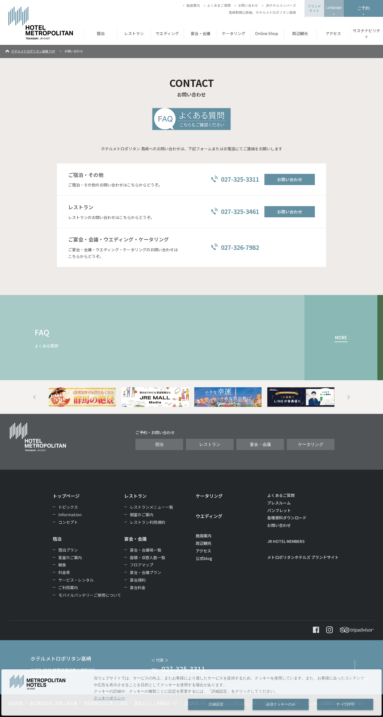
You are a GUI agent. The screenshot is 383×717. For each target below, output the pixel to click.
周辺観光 (300, 33)
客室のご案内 (70, 557)
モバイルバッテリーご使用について (89, 595)
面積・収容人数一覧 (147, 557)
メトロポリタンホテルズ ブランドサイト (303, 557)
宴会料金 (138, 587)
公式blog (204, 558)
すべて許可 (345, 704)
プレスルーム (279, 503)
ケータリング (233, 33)
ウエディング (167, 33)
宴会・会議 (200, 33)
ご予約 (363, 8)
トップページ (66, 495)
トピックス (68, 507)
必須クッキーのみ (280, 704)
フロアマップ (141, 565)
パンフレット (279, 510)
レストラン (134, 33)
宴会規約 (138, 580)
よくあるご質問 (219, 5)
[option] (82, 397)
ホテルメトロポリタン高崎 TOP (33, 51)
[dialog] (191, 692)
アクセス (333, 33)
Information (70, 514)
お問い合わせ (248, 5)
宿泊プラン (68, 550)
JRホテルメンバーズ (281, 5)
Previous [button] (34, 397)
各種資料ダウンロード (286, 517)
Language (334, 8)
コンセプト (68, 522)
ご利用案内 (68, 587)
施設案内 (193, 5)
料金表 (64, 572)
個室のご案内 (141, 514)
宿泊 (101, 33)
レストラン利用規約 (147, 522)
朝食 (62, 565)
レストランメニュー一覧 (151, 507)
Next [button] (348, 397)
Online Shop (266, 33)
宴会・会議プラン (145, 572)
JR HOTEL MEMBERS (286, 541)
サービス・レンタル (76, 580)
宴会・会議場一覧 (145, 550)
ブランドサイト (314, 8)
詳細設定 (216, 704)
